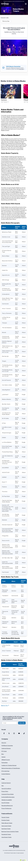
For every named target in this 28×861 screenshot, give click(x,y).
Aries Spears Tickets (6, 837)
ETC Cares (4, 751)
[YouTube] (19, 733)
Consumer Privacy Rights (7, 794)
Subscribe (22, 723)
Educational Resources (7, 805)
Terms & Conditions (6, 788)
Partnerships (4, 762)
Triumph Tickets (5, 817)
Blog (2, 754)
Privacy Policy (4, 791)
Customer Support (6, 783)
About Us (3, 742)
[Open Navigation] (26, 4)
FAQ (2, 785)
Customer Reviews (6, 748)
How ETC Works (5, 802)
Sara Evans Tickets (5, 828)
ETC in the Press (5, 771)
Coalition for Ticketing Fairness (8, 765)
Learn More (21, 69)
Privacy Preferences (6, 808)
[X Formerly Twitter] (8, 733)
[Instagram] (14, 733)
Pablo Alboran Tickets (6, 823)
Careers (3, 757)
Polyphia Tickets (5, 820)
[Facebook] (3, 733)
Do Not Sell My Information (7, 797)
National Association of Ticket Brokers (10, 768)
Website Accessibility (6, 800)
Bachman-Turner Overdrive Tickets (9, 831)
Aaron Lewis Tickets (6, 826)
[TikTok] (24, 733)
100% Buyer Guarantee (7, 745)
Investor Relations (5, 774)
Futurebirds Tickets (6, 834)
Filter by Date (5, 21)
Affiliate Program (5, 759)
